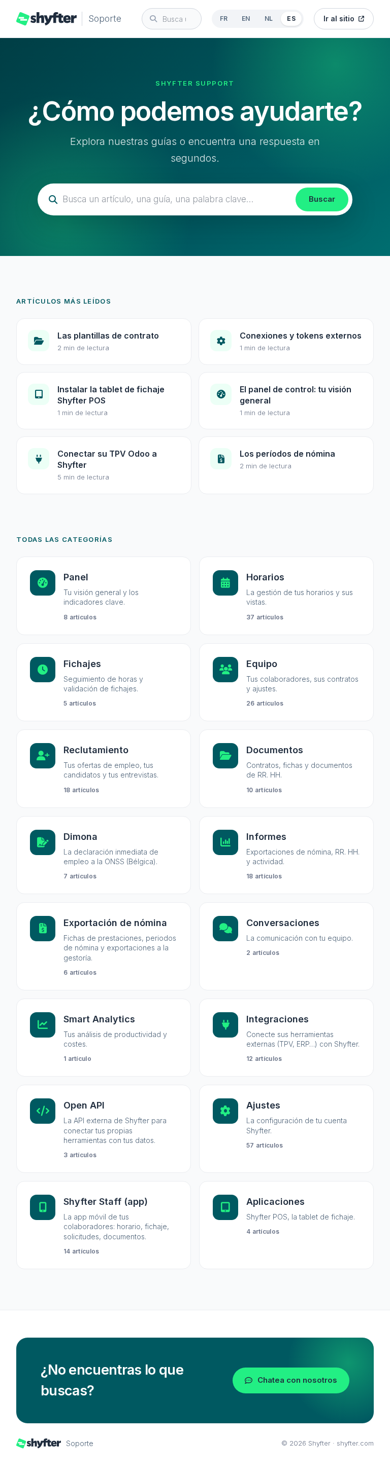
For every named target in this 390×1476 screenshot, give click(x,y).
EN (246, 18)
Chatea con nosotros (297, 1380)
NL (269, 18)
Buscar (322, 199)
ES (291, 18)
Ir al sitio (338, 18)
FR (224, 18)
